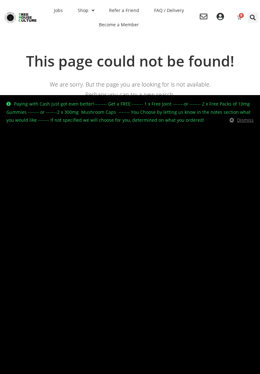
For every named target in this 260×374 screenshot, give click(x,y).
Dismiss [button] (245, 120)
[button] (253, 17)
